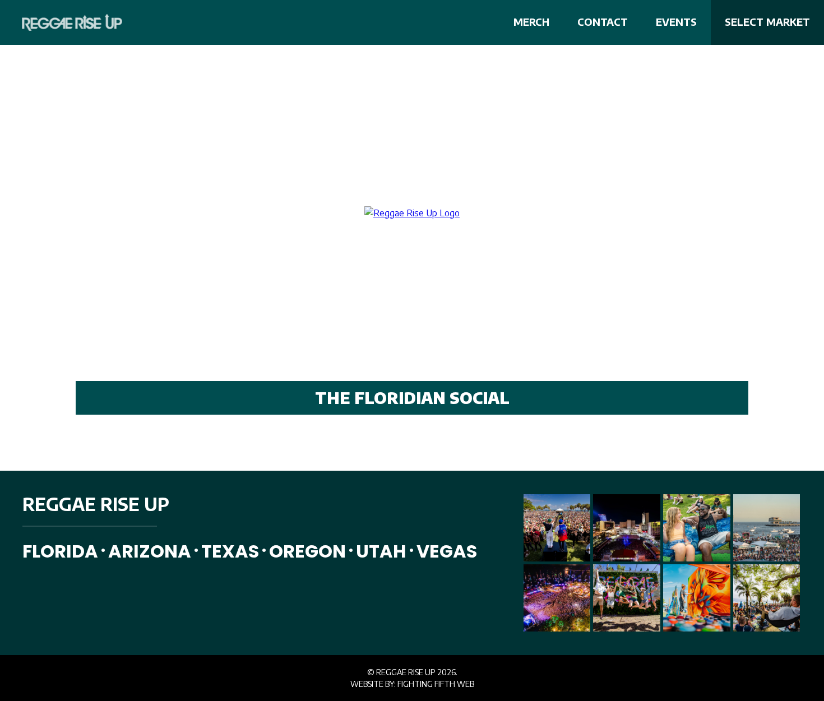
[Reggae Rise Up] (65, 22)
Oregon (307, 551)
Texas (230, 551)
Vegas (446, 551)
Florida (60, 551)
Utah (381, 551)
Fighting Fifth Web (435, 684)
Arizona (149, 551)
